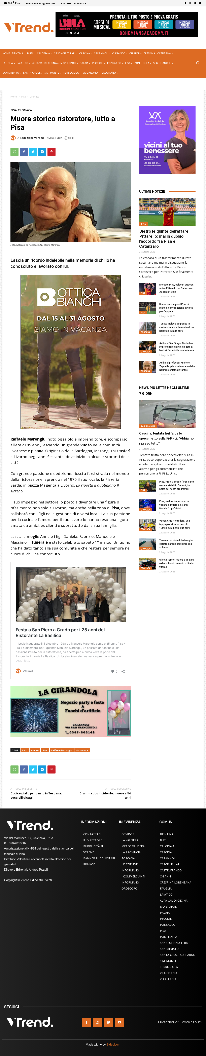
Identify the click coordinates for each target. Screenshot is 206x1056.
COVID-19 (128, 834)
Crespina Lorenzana (175, 882)
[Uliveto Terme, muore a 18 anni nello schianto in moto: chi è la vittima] (147, 564)
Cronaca (34, 96)
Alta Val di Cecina (173, 900)
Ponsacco (167, 925)
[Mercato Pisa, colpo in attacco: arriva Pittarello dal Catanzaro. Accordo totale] (147, 289)
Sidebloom (114, 1044)
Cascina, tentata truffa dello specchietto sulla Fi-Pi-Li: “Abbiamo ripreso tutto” (166, 438)
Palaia (165, 912)
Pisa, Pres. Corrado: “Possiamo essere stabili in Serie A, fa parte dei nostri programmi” (177, 485)
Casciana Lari (170, 864)
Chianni (166, 876)
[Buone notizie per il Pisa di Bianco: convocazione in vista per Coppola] (147, 308)
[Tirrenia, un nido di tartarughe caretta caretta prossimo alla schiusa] (147, 544)
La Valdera (130, 840)
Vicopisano (168, 973)
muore (35, 750)
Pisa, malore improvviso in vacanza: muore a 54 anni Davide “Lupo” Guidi (174, 505)
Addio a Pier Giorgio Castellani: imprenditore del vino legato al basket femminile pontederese (176, 347)
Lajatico (166, 894)
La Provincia (148, 426)
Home (14, 96)
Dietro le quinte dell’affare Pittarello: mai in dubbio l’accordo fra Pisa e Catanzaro (163, 239)
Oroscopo (129, 888)
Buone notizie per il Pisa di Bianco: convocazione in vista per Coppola (176, 308)
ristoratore (82, 750)
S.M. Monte (168, 961)
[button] (197, 63)
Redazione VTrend (32, 138)
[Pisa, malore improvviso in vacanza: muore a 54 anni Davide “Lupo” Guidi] (147, 505)
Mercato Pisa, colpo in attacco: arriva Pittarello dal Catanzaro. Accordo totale (176, 288)
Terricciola (169, 967)
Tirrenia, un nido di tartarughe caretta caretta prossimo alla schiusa (176, 544)
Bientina (166, 834)
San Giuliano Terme (175, 943)
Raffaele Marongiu (61, 750)
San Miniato (169, 949)
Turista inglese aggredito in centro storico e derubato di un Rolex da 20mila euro (176, 327)
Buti (163, 840)
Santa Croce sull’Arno (177, 955)
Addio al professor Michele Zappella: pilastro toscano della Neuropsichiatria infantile (177, 366)
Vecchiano (168, 979)
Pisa (23, 96)
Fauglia (166, 888)
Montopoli (168, 906)
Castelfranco (171, 870)
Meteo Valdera (133, 846)
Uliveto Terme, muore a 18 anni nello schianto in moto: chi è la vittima (176, 563)
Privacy (89, 864)
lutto (24, 750)
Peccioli (166, 918)
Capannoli (168, 858)
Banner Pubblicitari (99, 858)
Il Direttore (92, 840)
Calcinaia (167, 846)
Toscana (145, 332)
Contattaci (92, 834)
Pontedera (168, 937)
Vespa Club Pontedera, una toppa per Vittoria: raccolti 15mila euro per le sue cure (174, 524)
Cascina (166, 852)
